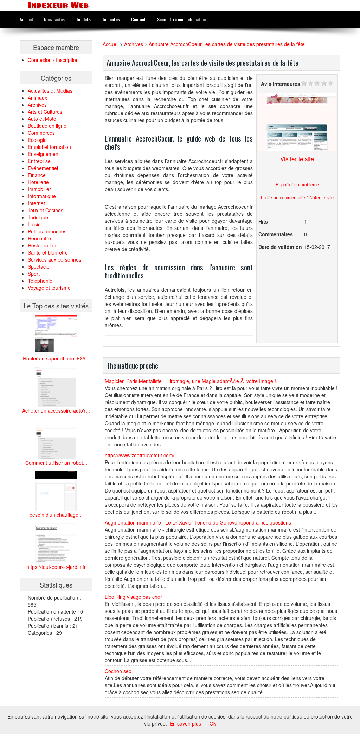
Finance (37, 174)
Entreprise (39, 160)
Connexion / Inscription (53, 59)
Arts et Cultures (45, 111)
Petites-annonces (47, 231)
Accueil (26, 19)
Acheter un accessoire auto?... (56, 410)
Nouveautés (54, 19)
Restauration (42, 245)
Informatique (42, 196)
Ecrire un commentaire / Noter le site (297, 197)
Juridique (38, 217)
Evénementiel (43, 167)
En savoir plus (185, 723)
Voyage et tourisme (49, 287)
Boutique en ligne (47, 125)
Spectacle (39, 266)
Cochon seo (118, 671)
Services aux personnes (54, 259)
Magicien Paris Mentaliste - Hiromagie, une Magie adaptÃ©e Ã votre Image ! (190, 380)
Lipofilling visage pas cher (133, 596)
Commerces (41, 132)
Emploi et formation (49, 146)
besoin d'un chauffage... (56, 514)
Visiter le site (297, 159)
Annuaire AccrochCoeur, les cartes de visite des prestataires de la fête (227, 44)
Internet (36, 203)
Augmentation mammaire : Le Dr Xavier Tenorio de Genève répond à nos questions (198, 522)
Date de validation (280, 246)
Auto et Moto (42, 118)
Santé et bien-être (48, 252)
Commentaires (275, 234)
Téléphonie (40, 280)
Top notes (111, 19)
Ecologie (37, 139)
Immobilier (39, 189)
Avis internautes (280, 83)
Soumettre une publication (181, 19)
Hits (263, 221)
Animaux (37, 97)
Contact (138, 19)
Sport (34, 273)
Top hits (83, 19)
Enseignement (44, 153)
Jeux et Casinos (45, 210)
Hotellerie (38, 182)
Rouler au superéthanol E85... (56, 358)
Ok (213, 723)
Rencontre (39, 238)
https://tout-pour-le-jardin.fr (56, 566)
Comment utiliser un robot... (56, 462)
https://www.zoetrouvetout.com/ (139, 455)
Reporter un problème (297, 184)
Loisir (34, 224)
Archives (37, 104)
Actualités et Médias (50, 90)
